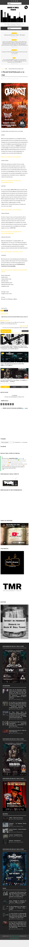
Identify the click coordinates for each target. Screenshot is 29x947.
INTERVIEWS (14, 39)
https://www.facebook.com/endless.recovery (12, 251)
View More (26, 331)
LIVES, (17, 78)
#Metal (22, 466)
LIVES (6, 68)
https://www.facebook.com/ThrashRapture (11, 209)
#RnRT (3, 466)
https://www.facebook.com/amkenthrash (11, 156)
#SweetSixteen (15, 466)
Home (2, 68)
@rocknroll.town (5, 458)
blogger (5, 386)
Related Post (6, 331)
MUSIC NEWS (14, 33)
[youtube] (17, 1)
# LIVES (5, 310)
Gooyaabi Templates (14, 938)
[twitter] (15, 1)
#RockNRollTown (8, 466)
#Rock (19, 466)
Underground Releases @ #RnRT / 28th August (14, 35)
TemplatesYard (15, 936)
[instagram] (13, 1)
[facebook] (11, 1)
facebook (23, 386)
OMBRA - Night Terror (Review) (16, 817)
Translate (25, 442)
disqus (14, 386)
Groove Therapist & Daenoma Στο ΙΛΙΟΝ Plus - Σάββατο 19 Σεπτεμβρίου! (13, 364)
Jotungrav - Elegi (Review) (14, 840)
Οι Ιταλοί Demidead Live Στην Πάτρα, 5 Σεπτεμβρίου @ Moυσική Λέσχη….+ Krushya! (14, 380)
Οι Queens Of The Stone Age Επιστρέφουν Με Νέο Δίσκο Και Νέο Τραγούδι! (14, 52)
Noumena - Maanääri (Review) (15, 834)
